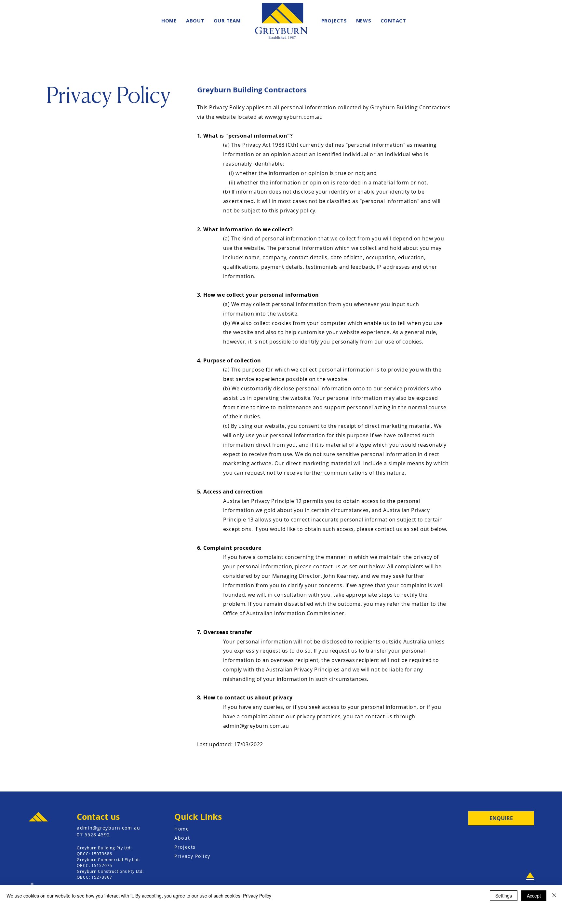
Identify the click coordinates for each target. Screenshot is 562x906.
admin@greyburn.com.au (256, 725)
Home (181, 829)
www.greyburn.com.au (294, 116)
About (182, 838)
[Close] (554, 895)
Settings (503, 895)
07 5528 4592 (93, 835)
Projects (184, 847)
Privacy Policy (192, 856)
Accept (534, 895)
